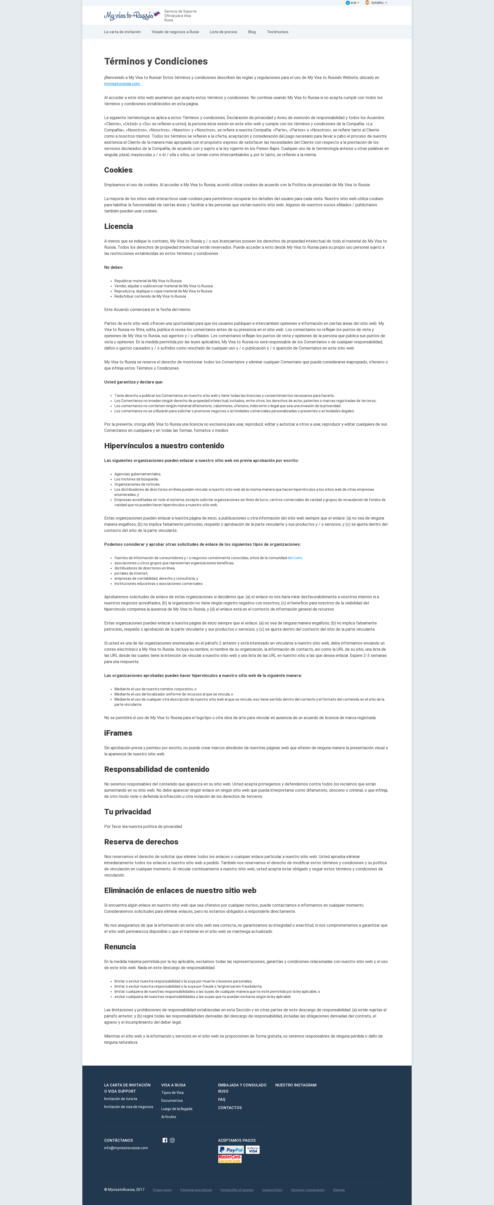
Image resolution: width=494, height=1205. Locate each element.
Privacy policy (162, 1190)
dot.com (295, 558)
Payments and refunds (196, 1190)
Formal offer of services (237, 1190)
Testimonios (277, 32)
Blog (252, 32)
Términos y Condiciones (307, 1190)
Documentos (172, 1101)
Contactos (230, 1107)
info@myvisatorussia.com (126, 1148)
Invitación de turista (120, 1099)
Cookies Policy (272, 1190)
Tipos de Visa (172, 1093)
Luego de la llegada (176, 1109)
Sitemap (339, 1190)
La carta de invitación (122, 32)
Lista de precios (223, 32)
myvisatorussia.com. (122, 83)
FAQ (221, 1099)
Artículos (168, 1117)
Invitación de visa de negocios (128, 1107)
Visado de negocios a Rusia (175, 32)
